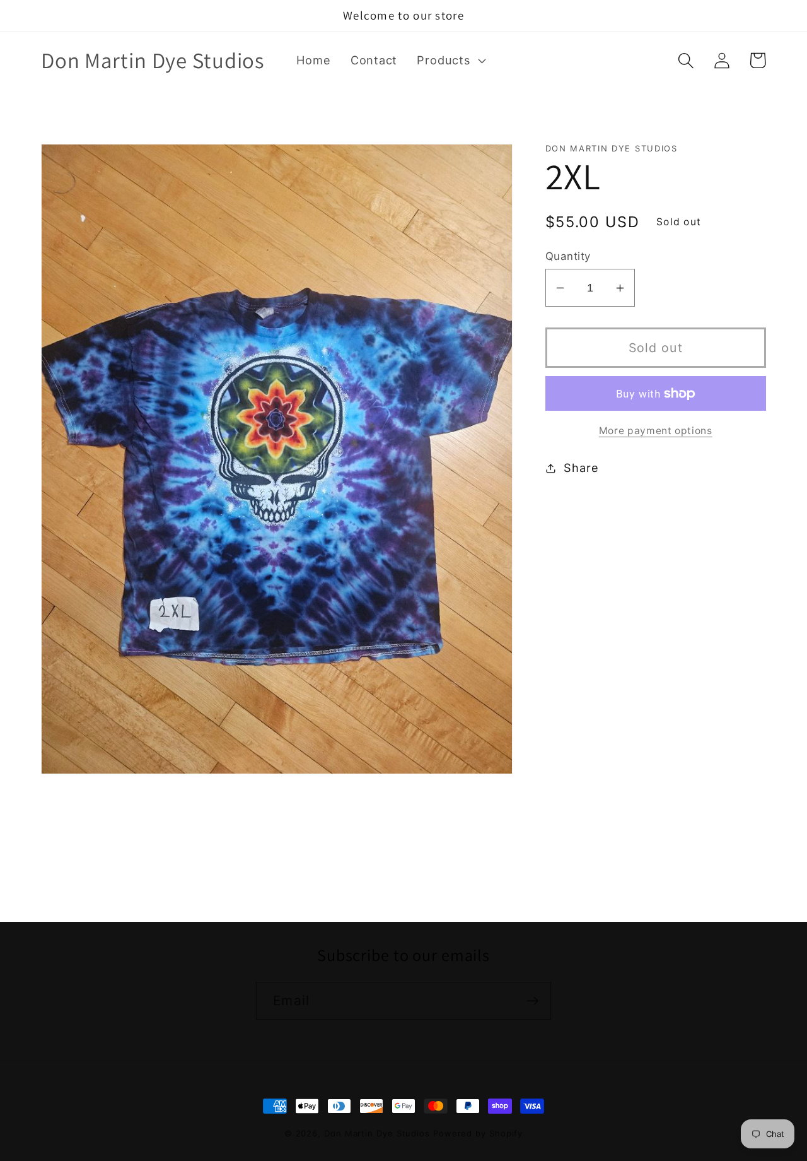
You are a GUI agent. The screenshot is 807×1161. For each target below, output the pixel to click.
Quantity (568, 256)
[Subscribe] (532, 1001)
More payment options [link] (655, 431)
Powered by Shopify (478, 1133)
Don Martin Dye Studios (377, 1133)
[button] (450, 61)
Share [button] (581, 467)
